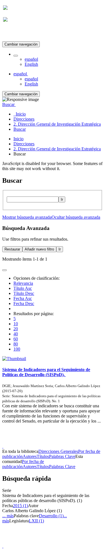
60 (15, 339)
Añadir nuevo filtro (39, 249)
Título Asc (22, 288)
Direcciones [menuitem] (23, 119)
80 (15, 344)
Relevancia (23, 283)
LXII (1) (36, 520)
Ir (62, 199)
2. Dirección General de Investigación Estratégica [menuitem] (57, 124)
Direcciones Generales (58, 451)
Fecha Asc (22, 298)
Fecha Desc (23, 303)
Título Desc (23, 293)
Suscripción (13, 33)
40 (15, 333)
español (31, 59)
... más (8, 515)
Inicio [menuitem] (19, 114)
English (31, 64)
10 (15, 323)
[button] (15, 56)
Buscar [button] (9, 104)
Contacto (40, 441)
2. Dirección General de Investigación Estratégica (57, 148)
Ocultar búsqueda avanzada (76, 217)
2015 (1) (20, 505)
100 (16, 349)
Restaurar (12, 249)
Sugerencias (62, 441)
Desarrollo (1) (51, 515)
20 (15, 328)
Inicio (18, 138)
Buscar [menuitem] (19, 129)
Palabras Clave (62, 456)
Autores (30, 456)
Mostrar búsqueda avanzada (27, 217)
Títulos (43, 456)
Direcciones (23, 143)
